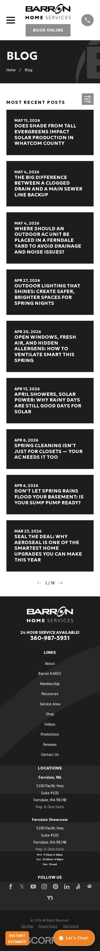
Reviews (50, 744)
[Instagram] (44, 886)
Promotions (50, 734)
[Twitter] (22, 886)
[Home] (48, 11)
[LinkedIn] (66, 886)
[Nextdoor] (50, 897)
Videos (49, 724)
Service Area (50, 704)
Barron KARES (49, 673)
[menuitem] (27, 926)
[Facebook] (10, 886)
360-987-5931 (50, 638)
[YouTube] (33, 886)
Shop (50, 714)
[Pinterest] (55, 886)
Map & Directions (50, 806)
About (50, 663)
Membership (50, 683)
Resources (50, 693)
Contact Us (50, 754)
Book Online (48, 30)
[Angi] (78, 886)
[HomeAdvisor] (89, 886)
